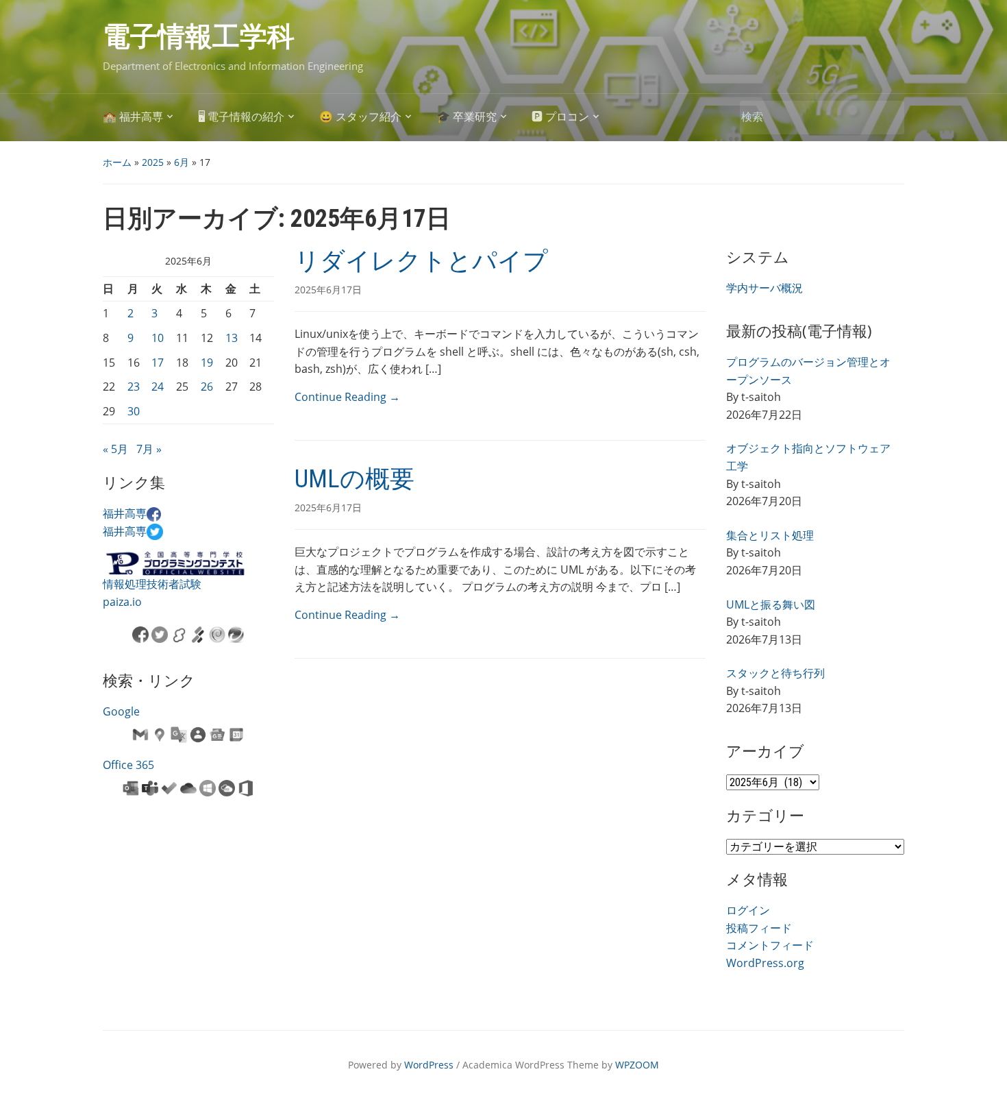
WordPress (428, 1064)
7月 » (149, 448)
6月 (181, 162)
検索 (887, 117)
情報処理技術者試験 (152, 583)
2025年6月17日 (328, 289)
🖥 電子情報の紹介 (241, 116)
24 (157, 386)
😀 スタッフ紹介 (360, 116)
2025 (153, 162)
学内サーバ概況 (764, 287)
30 (133, 411)
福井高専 (125, 513)
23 (133, 386)
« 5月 (115, 448)
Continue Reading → (347, 396)
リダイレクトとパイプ (421, 261)
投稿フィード (759, 928)
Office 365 (128, 764)
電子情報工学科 (199, 37)
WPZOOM (637, 1064)
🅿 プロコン (560, 116)
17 (157, 362)
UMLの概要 (354, 479)
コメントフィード (770, 945)
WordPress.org (765, 962)
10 (157, 337)
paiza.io (122, 601)
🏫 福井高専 (133, 116)
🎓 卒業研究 (466, 116)
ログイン (748, 910)
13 (231, 337)
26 (207, 386)
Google (121, 711)
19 (207, 362)
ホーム (117, 162)
